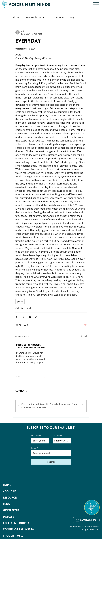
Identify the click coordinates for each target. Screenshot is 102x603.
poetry (20, 301)
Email (34, 448)
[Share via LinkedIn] (29, 317)
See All (84, 336)
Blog (72, 17)
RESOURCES (10, 498)
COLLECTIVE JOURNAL (17, 523)
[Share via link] (36, 317)
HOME (7, 485)
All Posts (16, 17)
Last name (57, 435)
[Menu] (96, 4)
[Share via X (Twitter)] (23, 317)
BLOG (6, 504)
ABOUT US (9, 491)
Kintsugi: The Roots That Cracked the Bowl (30, 346)
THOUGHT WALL (13, 536)
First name (36, 435)
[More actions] (85, 32)
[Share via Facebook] (16, 317)
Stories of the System (35, 17)
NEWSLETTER (11, 510)
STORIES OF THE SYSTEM (18, 529)
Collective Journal (57, 17)
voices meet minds (29, 5)
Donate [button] (8, 517)
